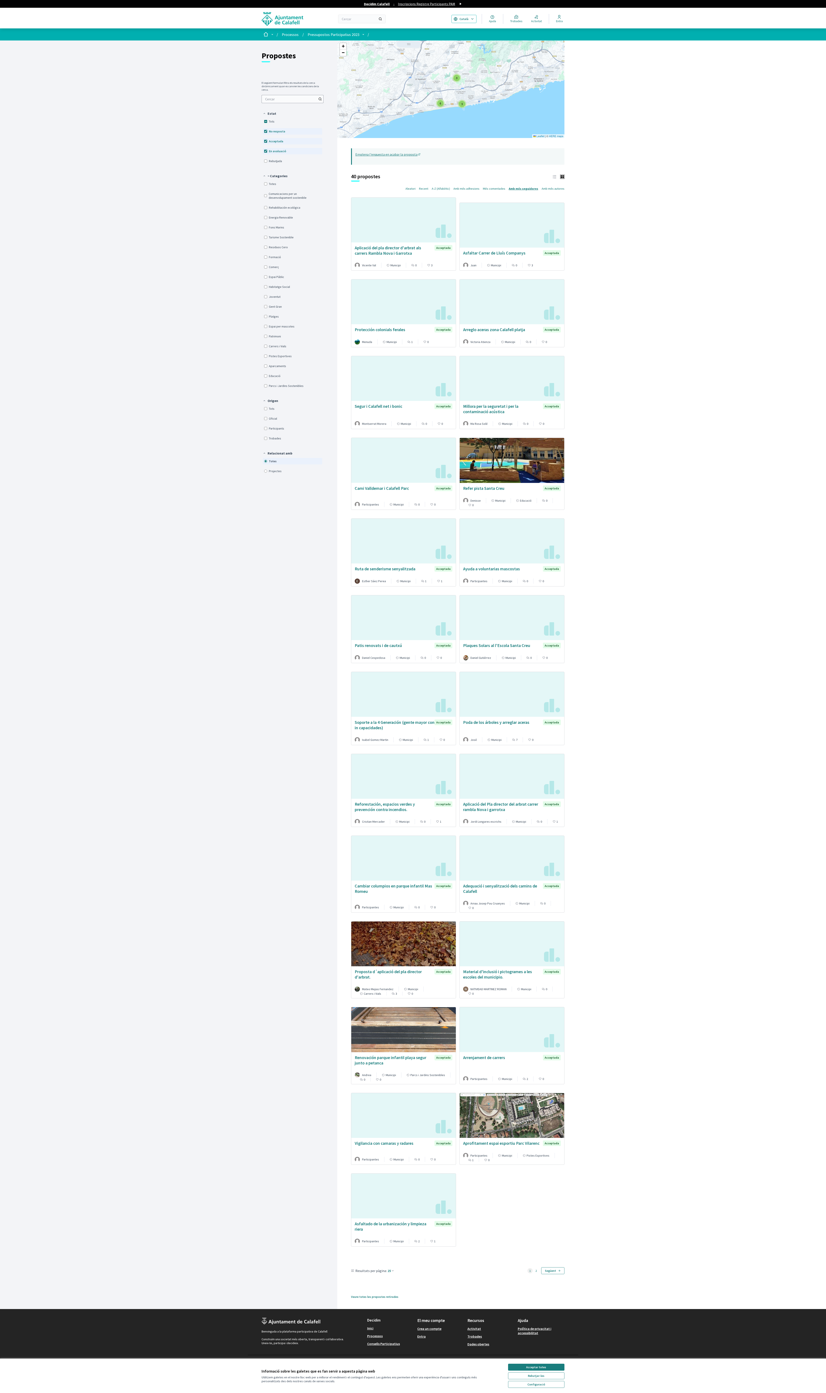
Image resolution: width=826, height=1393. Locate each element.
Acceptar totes (536, 1367)
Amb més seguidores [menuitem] (523, 189)
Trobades (474, 1336)
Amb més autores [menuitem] (553, 189)
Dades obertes (478, 1344)
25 (389, 1271)
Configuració (536, 1384)
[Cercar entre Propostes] (320, 99)
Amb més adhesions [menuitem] (466, 189)
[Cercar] (380, 19)
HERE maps (556, 136)
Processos (290, 34)
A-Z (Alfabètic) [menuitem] (441, 189)
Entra (421, 1336)
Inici (370, 1328)
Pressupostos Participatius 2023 (333, 34)
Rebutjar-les (536, 1376)
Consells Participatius (383, 1344)
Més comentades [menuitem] (494, 189)
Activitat (474, 1328)
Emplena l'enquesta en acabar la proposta (388, 154)
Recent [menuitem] (423, 189)
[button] (269, 113)
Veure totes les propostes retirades (374, 1297)
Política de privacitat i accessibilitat (534, 1330)
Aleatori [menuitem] (410, 189)
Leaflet (540, 136)
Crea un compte (429, 1328)
